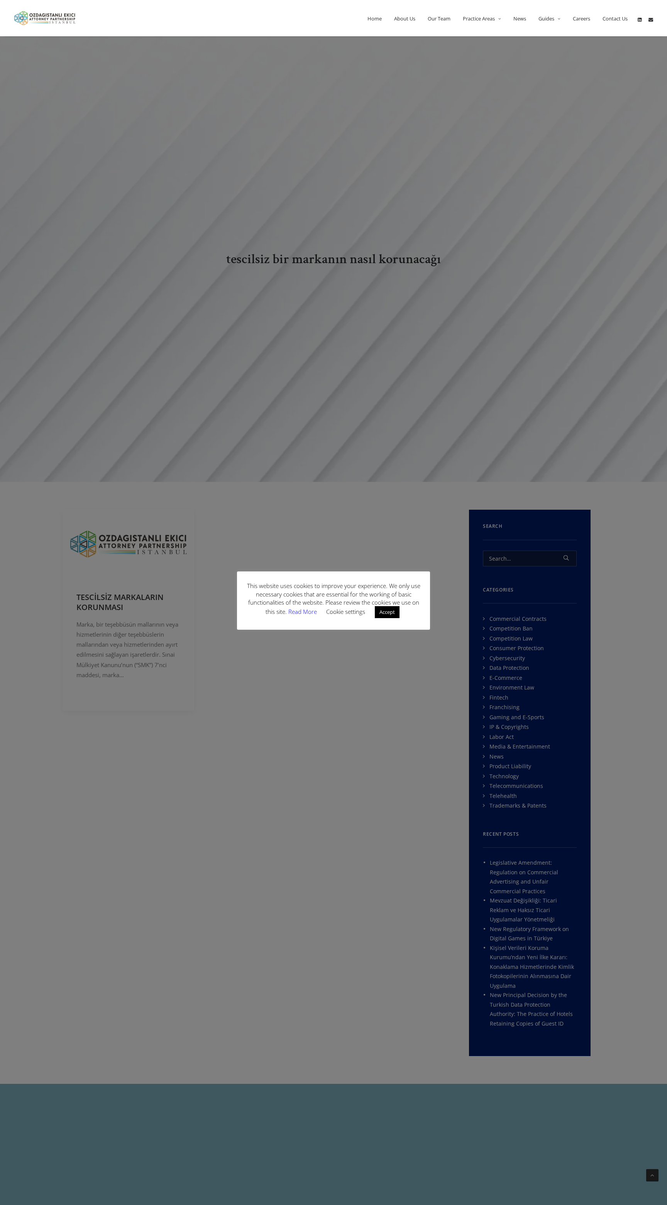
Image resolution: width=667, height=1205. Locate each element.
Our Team (439, 18)
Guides (546, 18)
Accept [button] (387, 611)
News (519, 18)
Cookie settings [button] (345, 611)
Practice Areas (479, 18)
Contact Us (615, 18)
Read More (303, 611)
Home (374, 18)
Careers (581, 18)
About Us (404, 18)
